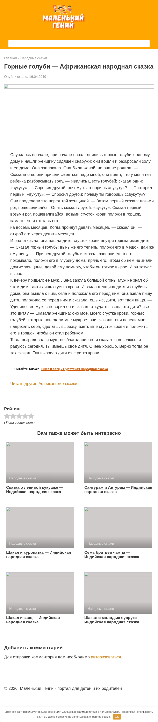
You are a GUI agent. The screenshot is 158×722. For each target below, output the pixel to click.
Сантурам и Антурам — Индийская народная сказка (118, 489)
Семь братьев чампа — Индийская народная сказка (111, 554)
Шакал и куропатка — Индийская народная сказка (38, 554)
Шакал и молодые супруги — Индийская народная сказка (113, 619)
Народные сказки (33, 58)
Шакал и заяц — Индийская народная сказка (33, 619)
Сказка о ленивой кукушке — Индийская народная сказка (34, 489)
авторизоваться (106, 657)
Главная (10, 58)
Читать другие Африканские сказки (43, 383)
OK (117, 716)
